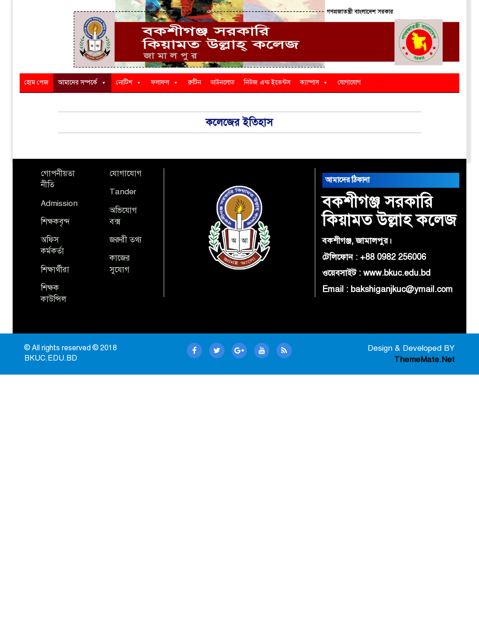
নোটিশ (124, 82)
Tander (122, 192)
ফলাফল (160, 82)
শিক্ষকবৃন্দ (55, 222)
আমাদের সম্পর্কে (77, 82)
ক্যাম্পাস (309, 82)
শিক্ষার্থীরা (55, 270)
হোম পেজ (36, 82)
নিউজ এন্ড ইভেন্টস (267, 82)
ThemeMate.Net (424, 359)
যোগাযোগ (349, 82)
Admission (59, 203)
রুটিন (194, 82)
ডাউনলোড (222, 82)
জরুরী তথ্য (125, 240)
